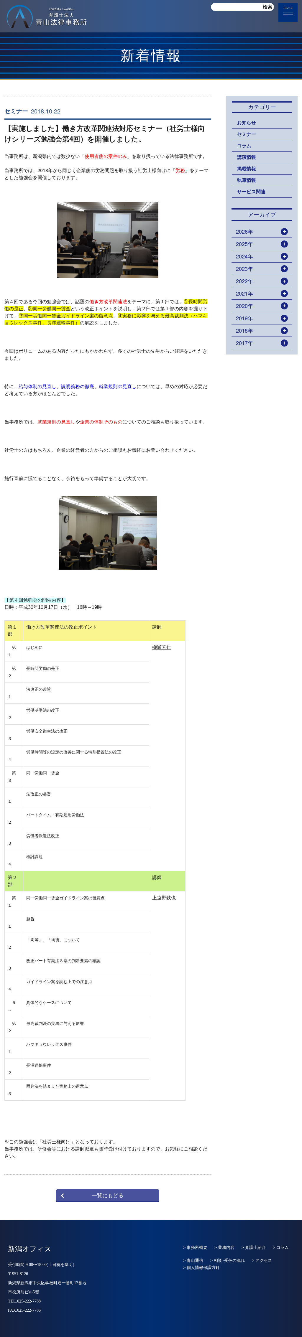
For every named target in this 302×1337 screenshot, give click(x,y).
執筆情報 (246, 180)
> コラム (281, 1247)
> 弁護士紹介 (254, 1247)
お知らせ (246, 122)
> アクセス (262, 1260)
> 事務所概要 (195, 1247)
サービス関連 (251, 191)
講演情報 (246, 157)
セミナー (16, 111)
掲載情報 (246, 168)
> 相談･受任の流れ (227, 1260)
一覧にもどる (108, 1195)
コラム (244, 145)
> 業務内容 (224, 1247)
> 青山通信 (193, 1260)
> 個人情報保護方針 (201, 1267)
